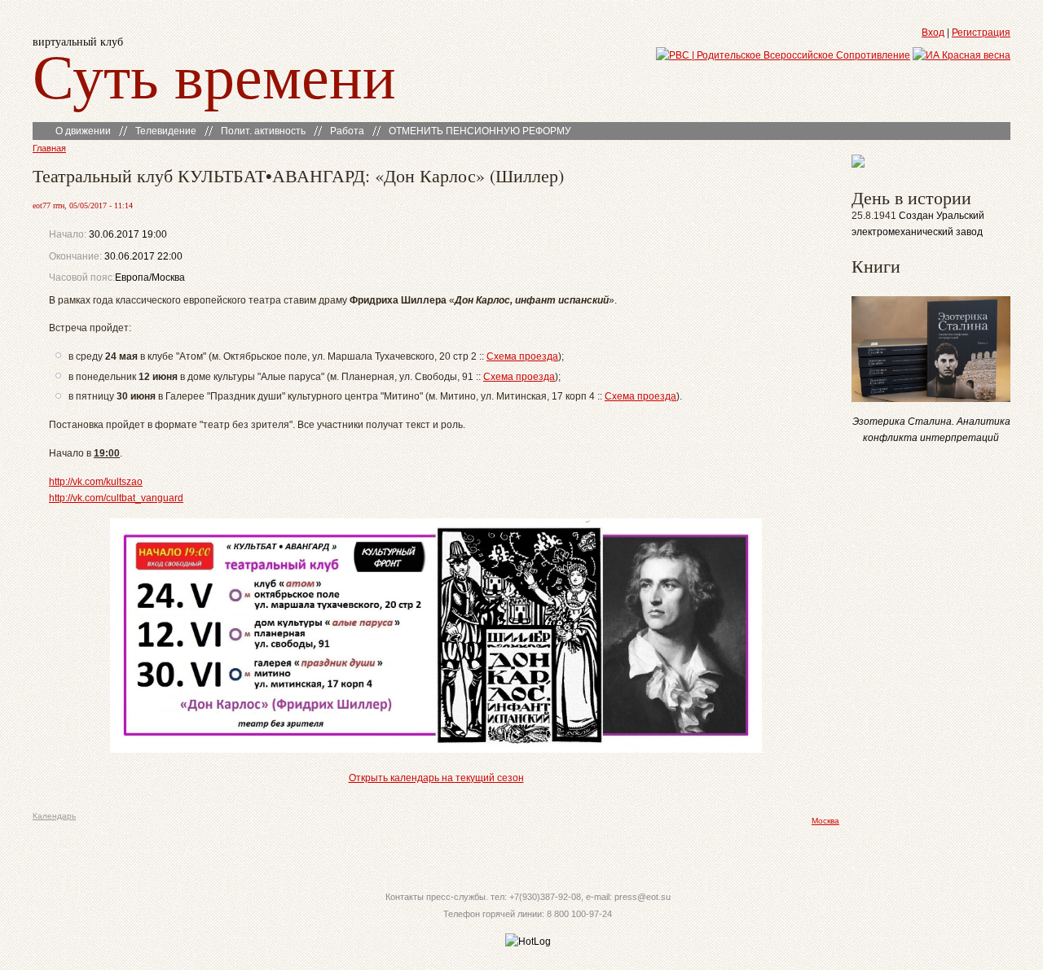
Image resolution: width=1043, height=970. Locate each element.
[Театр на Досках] (858, 164)
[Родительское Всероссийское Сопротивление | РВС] (783, 55)
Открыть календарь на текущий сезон (436, 778)
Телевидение (165, 131)
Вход (933, 32)
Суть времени (214, 74)
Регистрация (981, 32)
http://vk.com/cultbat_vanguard (116, 498)
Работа (347, 131)
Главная (49, 148)
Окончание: (75, 256)
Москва (825, 820)
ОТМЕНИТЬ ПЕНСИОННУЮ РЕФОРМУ (480, 131)
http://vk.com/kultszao (96, 481)
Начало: (69, 234)
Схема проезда (522, 356)
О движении (83, 131)
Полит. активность (263, 131)
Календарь (54, 815)
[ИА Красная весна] (961, 55)
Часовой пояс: (82, 277)
